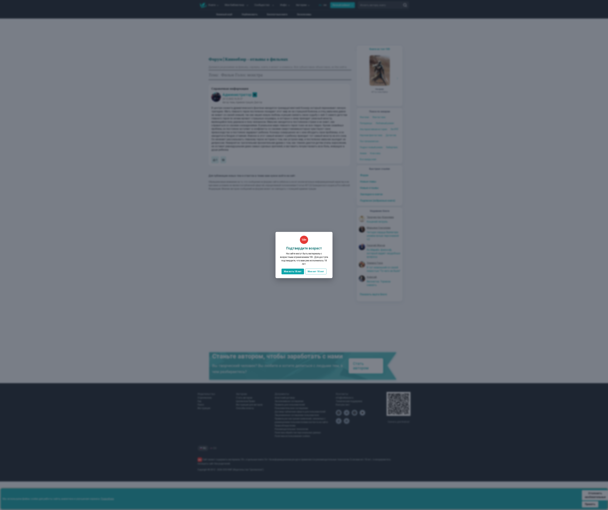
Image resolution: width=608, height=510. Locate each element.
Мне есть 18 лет (293, 271)
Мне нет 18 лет (316, 271)
